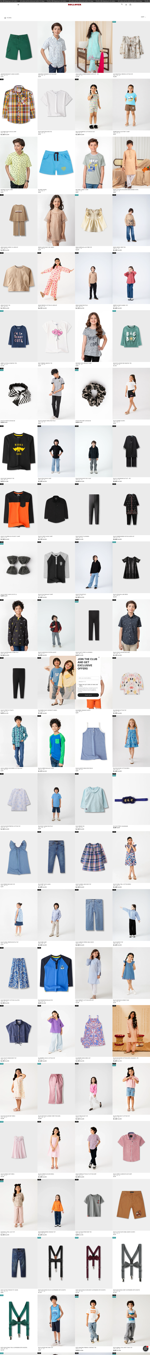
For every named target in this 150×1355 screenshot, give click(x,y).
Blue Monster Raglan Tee (45, 1000)
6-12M (5, 68)
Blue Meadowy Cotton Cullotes (10, 1000)
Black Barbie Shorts (119, 420)
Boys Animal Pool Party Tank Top (122, 1347)
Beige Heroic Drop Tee (119, 247)
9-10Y (33, 68)
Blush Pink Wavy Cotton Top (121, 1116)
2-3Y (14, 68)
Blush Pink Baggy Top (82, 1116)
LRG (52, 1286)
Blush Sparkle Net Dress (7, 1174)
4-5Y (21, 68)
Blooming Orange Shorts (83, 710)
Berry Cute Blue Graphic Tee (9, 363)
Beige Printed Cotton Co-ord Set (47, 305)
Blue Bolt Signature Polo (45, 826)
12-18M (9, 68)
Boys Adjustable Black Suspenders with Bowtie (52, 1290)
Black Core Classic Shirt (45, 536)
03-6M (83, 128)
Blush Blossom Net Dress (8, 1116)
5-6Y (25, 68)
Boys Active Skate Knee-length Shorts (124, 1232)
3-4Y (17, 68)
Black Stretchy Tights (7, 710)
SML (60, 1286)
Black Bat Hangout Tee (7, 478)
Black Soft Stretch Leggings (84, 652)
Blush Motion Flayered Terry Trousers (49, 1116)
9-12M (92, 128)
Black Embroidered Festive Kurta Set (123, 536)
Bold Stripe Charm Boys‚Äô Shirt (122, 1174)
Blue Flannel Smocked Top (83, 884)
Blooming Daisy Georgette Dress (47, 710)
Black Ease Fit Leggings (82, 536)
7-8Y (29, 68)
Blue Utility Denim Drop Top (8, 1058)
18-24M (84, 646)
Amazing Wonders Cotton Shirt (47, 74)
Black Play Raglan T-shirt (45, 594)
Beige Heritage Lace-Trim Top (84, 247)
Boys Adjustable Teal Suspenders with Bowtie (14, 1347)
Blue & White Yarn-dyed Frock (84, 768)
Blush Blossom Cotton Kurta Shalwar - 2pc (126, 1058)
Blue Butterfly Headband (120, 826)
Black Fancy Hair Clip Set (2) (9, 594)
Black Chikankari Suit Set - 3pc (122, 478)
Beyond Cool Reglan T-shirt (84, 363)
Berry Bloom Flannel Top (120, 305)
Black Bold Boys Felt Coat (83, 478)
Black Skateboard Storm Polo (9, 652)
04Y (58, 68)
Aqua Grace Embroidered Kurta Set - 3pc (87, 74)
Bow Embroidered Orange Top (46, 1232)
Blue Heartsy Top (118, 942)
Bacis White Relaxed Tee (45, 131)
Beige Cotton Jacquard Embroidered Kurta (125, 189)
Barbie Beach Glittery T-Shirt (121, 131)
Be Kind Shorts (42, 189)
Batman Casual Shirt (7, 189)
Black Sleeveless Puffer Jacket (47, 652)
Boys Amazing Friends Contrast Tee (86, 1347)
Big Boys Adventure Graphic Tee (122, 363)
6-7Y (64, 243)
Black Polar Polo (81, 594)
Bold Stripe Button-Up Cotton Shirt (86, 1174)
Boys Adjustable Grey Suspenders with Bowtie (126, 1290)
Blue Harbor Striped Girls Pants (85, 942)
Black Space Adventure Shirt (121, 652)
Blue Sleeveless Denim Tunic (121, 1000)
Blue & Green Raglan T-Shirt (46, 768)
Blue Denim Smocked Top (8, 884)
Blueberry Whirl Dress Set (83, 1058)
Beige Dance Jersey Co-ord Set (9, 247)
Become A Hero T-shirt (82, 189)
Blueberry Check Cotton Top (46, 1058)
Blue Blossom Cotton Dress (121, 768)
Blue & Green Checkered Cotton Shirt (11, 768)
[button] (18, 4)
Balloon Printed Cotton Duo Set (85, 131)
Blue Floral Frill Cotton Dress (122, 884)
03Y (55, 68)
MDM (56, 1286)
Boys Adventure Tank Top (45, 1347)
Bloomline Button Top (119, 710)
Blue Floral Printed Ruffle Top (9, 942)
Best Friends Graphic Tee (45, 363)
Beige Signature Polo (82, 305)
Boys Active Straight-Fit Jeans (9, 1290)
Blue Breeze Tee (80, 826)
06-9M (88, 128)
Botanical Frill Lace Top (8, 1232)
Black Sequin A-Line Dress (120, 594)
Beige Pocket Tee (5, 305)
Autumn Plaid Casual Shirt (8, 131)
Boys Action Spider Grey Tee (83, 1232)
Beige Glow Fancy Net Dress (46, 247)
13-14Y (21, 70)
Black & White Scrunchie (8, 420)
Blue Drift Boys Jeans (44, 884)
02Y (51, 68)
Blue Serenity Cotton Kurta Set (85, 1000)
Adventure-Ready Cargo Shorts (10, 74)
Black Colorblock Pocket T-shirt (10, 536)
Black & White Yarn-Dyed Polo (46, 420)
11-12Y (16, 70)
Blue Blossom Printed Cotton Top (10, 826)
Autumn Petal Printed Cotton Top (123, 74)
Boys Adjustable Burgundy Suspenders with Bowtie (90, 1290)
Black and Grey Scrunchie (83, 420)
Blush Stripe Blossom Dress (46, 1174)
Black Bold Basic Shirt (44, 478)
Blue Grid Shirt (42, 942)
